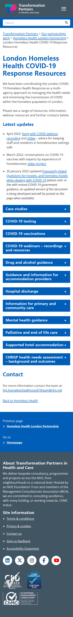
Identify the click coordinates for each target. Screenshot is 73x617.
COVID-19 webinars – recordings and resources (34, 248)
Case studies (16, 209)
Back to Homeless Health (20, 401)
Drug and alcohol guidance (29, 262)
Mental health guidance (27, 320)
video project (37, 164)
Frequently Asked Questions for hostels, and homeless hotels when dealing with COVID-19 (37, 175)
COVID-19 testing (21, 221)
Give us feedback (18, 541)
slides (31, 138)
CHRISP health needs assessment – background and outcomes (34, 359)
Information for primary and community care (31, 305)
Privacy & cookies (19, 526)
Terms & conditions (20, 519)
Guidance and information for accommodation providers (32, 277)
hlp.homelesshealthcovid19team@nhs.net (32, 390)
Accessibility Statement (23, 549)
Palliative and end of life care (31, 332)
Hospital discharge (22, 291)
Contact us (14, 534)
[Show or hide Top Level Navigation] (63, 8)
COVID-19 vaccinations (25, 233)
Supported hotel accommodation (34, 345)
